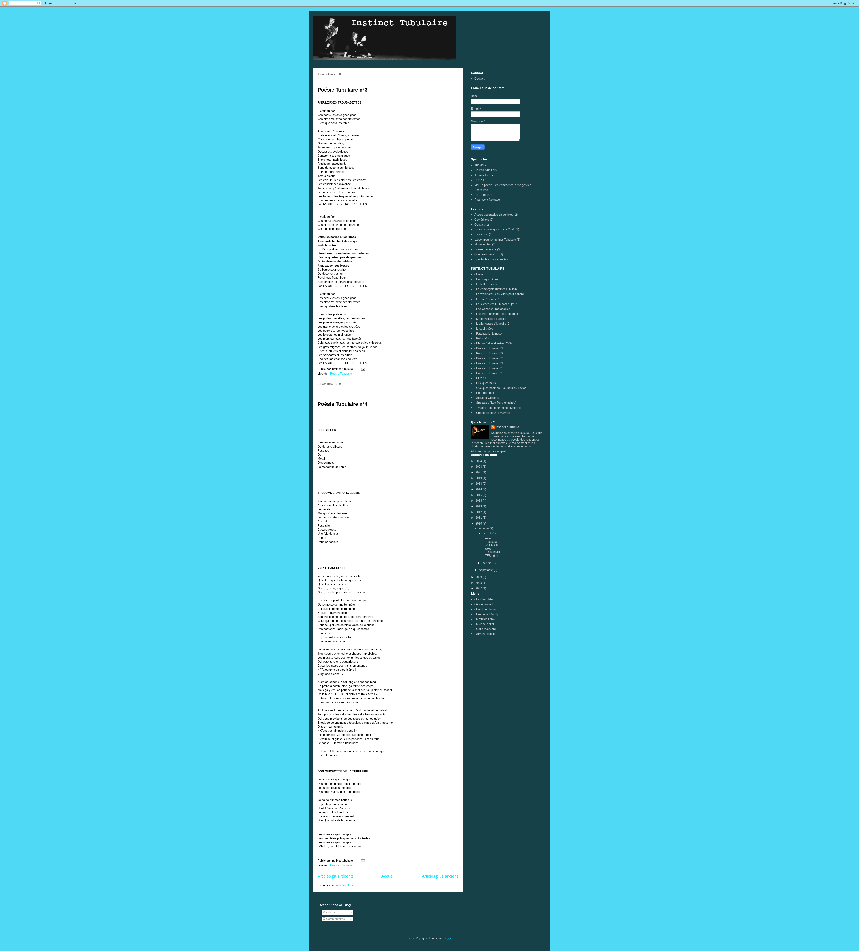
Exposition (481, 234)
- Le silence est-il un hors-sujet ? (495, 304)
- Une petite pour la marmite (492, 412)
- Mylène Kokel (484, 624)
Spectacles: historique (488, 259)
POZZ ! (479, 180)
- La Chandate (483, 599)
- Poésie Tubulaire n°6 (488, 373)
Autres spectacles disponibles (493, 214)
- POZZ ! (480, 378)
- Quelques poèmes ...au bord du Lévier (500, 388)
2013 (479, 506)
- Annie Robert (483, 604)
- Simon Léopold (484, 633)
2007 (479, 588)
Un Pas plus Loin (485, 170)
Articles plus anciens (440, 876)
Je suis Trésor (483, 175)
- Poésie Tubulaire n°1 (488, 348)
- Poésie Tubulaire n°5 (488, 368)
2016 (479, 489)
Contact (479, 78)
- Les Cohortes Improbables (492, 309)
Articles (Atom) (345, 885)
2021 (479, 472)
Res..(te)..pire (483, 194)
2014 (479, 500)
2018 (479, 483)
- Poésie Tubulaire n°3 (488, 358)
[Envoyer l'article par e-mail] (362, 369)
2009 (479, 577)
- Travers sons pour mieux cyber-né (497, 407)
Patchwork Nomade (487, 199)
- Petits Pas (482, 338)
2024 (479, 461)
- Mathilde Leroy (484, 619)
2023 (479, 466)
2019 (479, 478)
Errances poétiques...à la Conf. (494, 229)
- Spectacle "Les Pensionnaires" (495, 402)
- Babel (479, 274)
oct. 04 (487, 563)
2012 (479, 512)
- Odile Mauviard (485, 629)
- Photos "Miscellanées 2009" (493, 343)
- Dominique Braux (486, 279)
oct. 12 (487, 533)
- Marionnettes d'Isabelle (490, 318)
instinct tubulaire (507, 427)
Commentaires (335, 919)
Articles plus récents (336, 876)
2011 (479, 517)
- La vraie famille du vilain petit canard (499, 294)
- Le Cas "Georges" (487, 299)
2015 (479, 495)
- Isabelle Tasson (485, 284)
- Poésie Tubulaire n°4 (488, 363)
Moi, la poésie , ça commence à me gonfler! (503, 185)
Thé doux (480, 165)
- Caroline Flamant (486, 609)
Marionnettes (482, 244)
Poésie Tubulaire (341, 373)
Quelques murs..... (486, 254)
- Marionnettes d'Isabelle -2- (492, 323)
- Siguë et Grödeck (486, 397)
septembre (486, 570)
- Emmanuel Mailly (486, 614)
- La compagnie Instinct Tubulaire (496, 289)
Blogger (447, 938)
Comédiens (481, 219)
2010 (479, 523)
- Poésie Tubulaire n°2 (488, 353)
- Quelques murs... (486, 383)
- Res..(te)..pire (484, 392)
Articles (330, 912)
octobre (484, 528)
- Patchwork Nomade (488, 333)
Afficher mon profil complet (488, 451)
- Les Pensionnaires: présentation (496, 314)
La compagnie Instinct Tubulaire (495, 239)
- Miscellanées (483, 328)
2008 (479, 582)
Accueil (387, 876)
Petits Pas (481, 190)
